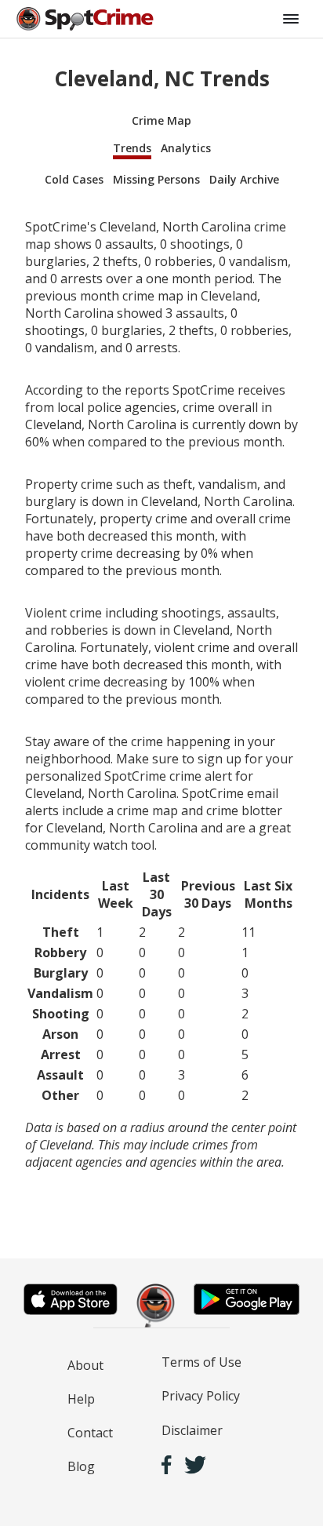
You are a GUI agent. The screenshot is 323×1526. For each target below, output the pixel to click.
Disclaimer (192, 1430)
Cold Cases (74, 179)
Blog (81, 1466)
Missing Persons (156, 179)
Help (81, 1399)
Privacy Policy (201, 1395)
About (85, 1365)
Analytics (186, 147)
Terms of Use (201, 1362)
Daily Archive (244, 179)
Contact (90, 1432)
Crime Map (161, 120)
